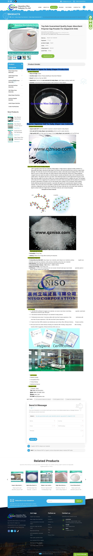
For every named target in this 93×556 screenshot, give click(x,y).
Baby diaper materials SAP (35, 17)
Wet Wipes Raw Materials (13, 91)
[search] (84, 7)
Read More (16, 121)
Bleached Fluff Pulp (34, 530)
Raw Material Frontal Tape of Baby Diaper (18, 125)
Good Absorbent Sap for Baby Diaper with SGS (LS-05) (61, 485)
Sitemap (50, 527)
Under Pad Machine (14, 106)
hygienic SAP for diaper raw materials (40, 446)
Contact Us (77, 7)
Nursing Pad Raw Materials (13, 86)
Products (54, 7)
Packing (61, 7)
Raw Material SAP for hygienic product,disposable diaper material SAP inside (53, 450)
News (49, 524)
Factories (68, 7)
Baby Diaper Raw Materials (21, 17)
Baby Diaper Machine (14, 95)
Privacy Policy (51, 535)
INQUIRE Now (47, 56)
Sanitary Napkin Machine (13, 99)
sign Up (79, 501)
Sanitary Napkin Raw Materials (14, 81)
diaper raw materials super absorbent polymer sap (31, 485)
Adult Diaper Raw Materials (13, 76)
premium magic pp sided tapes (36, 527)
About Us (46, 7)
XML (49, 532)
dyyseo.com (60, 552)
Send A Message (81, 554)
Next (85, 479)
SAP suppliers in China (58, 399)
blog (49, 529)
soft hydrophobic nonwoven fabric (36, 534)
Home (39, 7)
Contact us (50, 522)
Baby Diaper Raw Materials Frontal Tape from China (18, 138)
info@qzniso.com (67, 1)
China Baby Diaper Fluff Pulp (36, 545)
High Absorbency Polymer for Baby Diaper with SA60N (46, 485)
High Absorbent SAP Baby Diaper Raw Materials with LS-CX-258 (17, 485)
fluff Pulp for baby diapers (36, 542)
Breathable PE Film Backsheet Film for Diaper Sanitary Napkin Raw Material (18, 131)
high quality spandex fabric (36, 537)
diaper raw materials (35, 516)
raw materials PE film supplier (37, 540)
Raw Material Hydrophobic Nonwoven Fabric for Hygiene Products (18, 118)
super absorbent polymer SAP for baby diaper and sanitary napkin (75, 485)
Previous (7, 479)
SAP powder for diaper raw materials (43, 399)
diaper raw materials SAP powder (73, 399)
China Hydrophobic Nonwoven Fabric (37, 522)
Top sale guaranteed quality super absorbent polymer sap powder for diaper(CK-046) (55, 416)
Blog (65, 552)
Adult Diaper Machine (14, 103)
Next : (32, 450)
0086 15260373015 (80, 1)
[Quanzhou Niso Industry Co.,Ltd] (19, 7)
